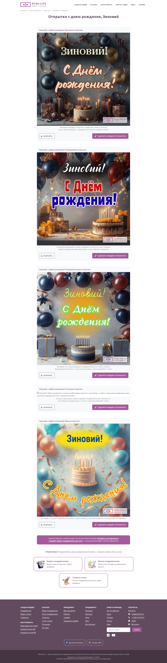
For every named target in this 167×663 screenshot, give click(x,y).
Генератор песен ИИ (27, 629)
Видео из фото (25, 614)
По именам (46, 624)
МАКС (134, 621)
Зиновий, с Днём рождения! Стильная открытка (60, 389)
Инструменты (106, 5)
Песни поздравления (50, 614)
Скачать (47, 136)
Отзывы (142, 5)
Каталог (93, 5)
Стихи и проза (47, 621)
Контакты (132, 611)
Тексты (109, 621)
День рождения (69, 611)
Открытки (46, 617)
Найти (136, 630)
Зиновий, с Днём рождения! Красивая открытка (61, 30)
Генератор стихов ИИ (28, 632)
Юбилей (67, 614)
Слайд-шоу (24, 617)
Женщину (88, 611)
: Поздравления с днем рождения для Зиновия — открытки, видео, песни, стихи (83, 551)
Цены (133, 5)
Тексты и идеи (122, 5)
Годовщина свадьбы (71, 621)
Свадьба (67, 617)
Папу (87, 621)
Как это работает (113, 611)
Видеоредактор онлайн (29, 626)
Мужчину (88, 614)
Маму (87, 617)
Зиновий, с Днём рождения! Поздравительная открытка (64, 269)
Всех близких (90, 624)
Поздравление (25, 611)
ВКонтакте (135, 624)
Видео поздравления (50, 611)
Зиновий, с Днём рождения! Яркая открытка (59, 421)
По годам (45, 628)
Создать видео (81, 5)
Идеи (109, 624)
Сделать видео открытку (112, 136)
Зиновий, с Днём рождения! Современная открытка (62, 150)
